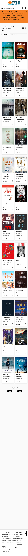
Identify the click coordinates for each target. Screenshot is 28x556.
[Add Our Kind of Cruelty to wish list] (26, 296)
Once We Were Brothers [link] (7, 88)
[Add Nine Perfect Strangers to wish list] (26, 153)
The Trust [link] (5, 146)
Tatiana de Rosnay (7, 376)
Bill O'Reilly (19, 61)
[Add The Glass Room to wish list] (26, 353)
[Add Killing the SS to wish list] (26, 67)
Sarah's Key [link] (5, 374)
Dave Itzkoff (19, 262)
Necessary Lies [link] (6, 60)
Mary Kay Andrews (8, 290)
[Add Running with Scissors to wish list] (13, 210)
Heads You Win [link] (19, 174)
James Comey (7, 319)
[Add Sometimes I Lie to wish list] (26, 238)
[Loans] (22, 8)
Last (20, 391)
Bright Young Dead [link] (7, 346)
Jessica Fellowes (20, 319)
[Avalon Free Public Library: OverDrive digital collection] (14, 3)
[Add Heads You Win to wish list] (26, 181)
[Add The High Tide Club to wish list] (13, 296)
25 (17, 388)
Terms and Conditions (7, 534)
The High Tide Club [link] (7, 289)
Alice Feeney (19, 233)
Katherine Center (7, 262)
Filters (3, 39)
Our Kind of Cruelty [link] (20, 289)
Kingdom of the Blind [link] (7, 174)
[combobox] (10, 8)
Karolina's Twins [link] (7, 117)
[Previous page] (7, 388)
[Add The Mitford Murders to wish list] (26, 324)
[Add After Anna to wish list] (26, 382)
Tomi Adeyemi (20, 205)
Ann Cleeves (19, 348)
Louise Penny (6, 176)
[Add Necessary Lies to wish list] (13, 67)
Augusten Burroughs (8, 205)
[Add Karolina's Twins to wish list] (13, 124)
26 (19, 388)
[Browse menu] (25, 8)
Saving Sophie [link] (19, 117)
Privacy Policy (19, 534)
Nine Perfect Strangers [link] (20, 146)
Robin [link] (17, 260)
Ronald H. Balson (7, 90)
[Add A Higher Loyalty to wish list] (13, 324)
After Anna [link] (18, 374)
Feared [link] (4, 231)
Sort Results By (5, 34)
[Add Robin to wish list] (26, 267)
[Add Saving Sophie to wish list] (26, 124)
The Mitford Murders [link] (20, 317)
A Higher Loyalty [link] (7, 317)
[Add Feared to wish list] (13, 238)
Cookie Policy (5, 551)
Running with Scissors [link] (7, 203)
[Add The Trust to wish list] (13, 153)
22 (9, 388)
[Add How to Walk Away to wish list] (13, 267)
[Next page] (22, 388)
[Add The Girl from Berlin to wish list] (26, 95)
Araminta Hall (20, 290)
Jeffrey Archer (20, 176)
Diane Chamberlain (8, 61)
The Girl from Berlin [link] (20, 88)
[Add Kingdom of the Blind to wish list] (13, 181)
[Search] (2, 8)
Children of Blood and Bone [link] (20, 203)
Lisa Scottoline (7, 233)
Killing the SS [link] (19, 60)
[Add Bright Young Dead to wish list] (13, 353)
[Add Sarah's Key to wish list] (13, 382)
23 (12, 388)
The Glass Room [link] (20, 346)
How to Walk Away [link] (7, 260)
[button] (23, 29)
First (10, 391)
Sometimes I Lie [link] (20, 231)
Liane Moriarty (20, 147)
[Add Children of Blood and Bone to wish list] (26, 210)
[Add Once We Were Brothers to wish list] (13, 95)
